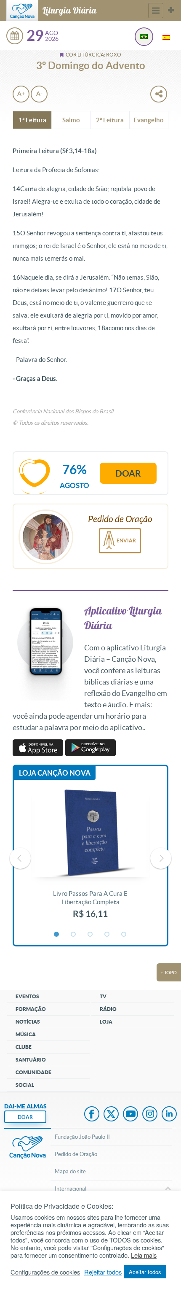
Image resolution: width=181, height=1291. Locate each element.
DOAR (25, 1117)
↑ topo (169, 972)
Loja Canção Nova (54, 773)
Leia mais (144, 1255)
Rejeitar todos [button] (103, 1272)
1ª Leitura (32, 120)
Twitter (111, 1114)
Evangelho (148, 120)
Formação (31, 1009)
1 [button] (57, 934)
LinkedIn (169, 1114)
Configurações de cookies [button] (45, 1272)
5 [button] (124, 934)
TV (103, 996)
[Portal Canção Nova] (22, 10)
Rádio (108, 1009)
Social (25, 1085)
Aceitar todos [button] (145, 1272)
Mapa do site (70, 1171)
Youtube (130, 1114)
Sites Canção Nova (170, 10)
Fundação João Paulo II (82, 1137)
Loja (106, 1021)
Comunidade (33, 1072)
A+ (21, 93)
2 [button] (73, 934)
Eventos (27, 996)
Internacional (70, 1189)
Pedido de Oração (76, 1154)
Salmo (71, 120)
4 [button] (107, 934)
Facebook (91, 1114)
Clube (24, 1047)
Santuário (31, 1059)
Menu (155, 10)
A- (39, 93)
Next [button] (160, 858)
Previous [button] (20, 858)
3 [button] (90, 934)
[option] (90, 858)
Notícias (28, 1021)
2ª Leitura (110, 120)
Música (26, 1034)
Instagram (150, 1114)
